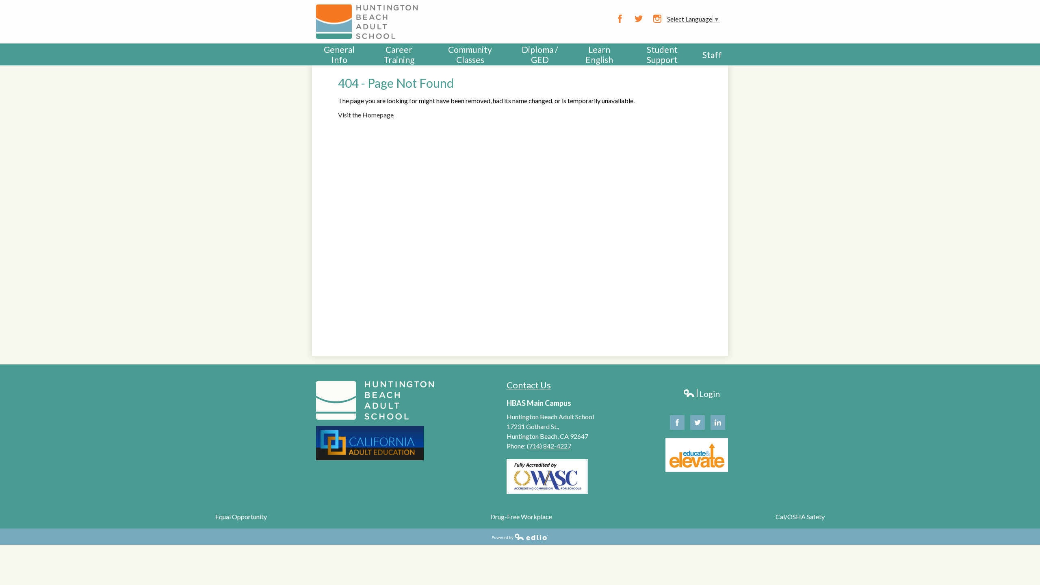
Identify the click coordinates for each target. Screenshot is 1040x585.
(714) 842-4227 (549, 446)
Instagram (657, 19)
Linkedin (718, 422)
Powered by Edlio (520, 537)
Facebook (620, 19)
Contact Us (529, 384)
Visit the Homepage (366, 115)
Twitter (639, 19)
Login (701, 394)
